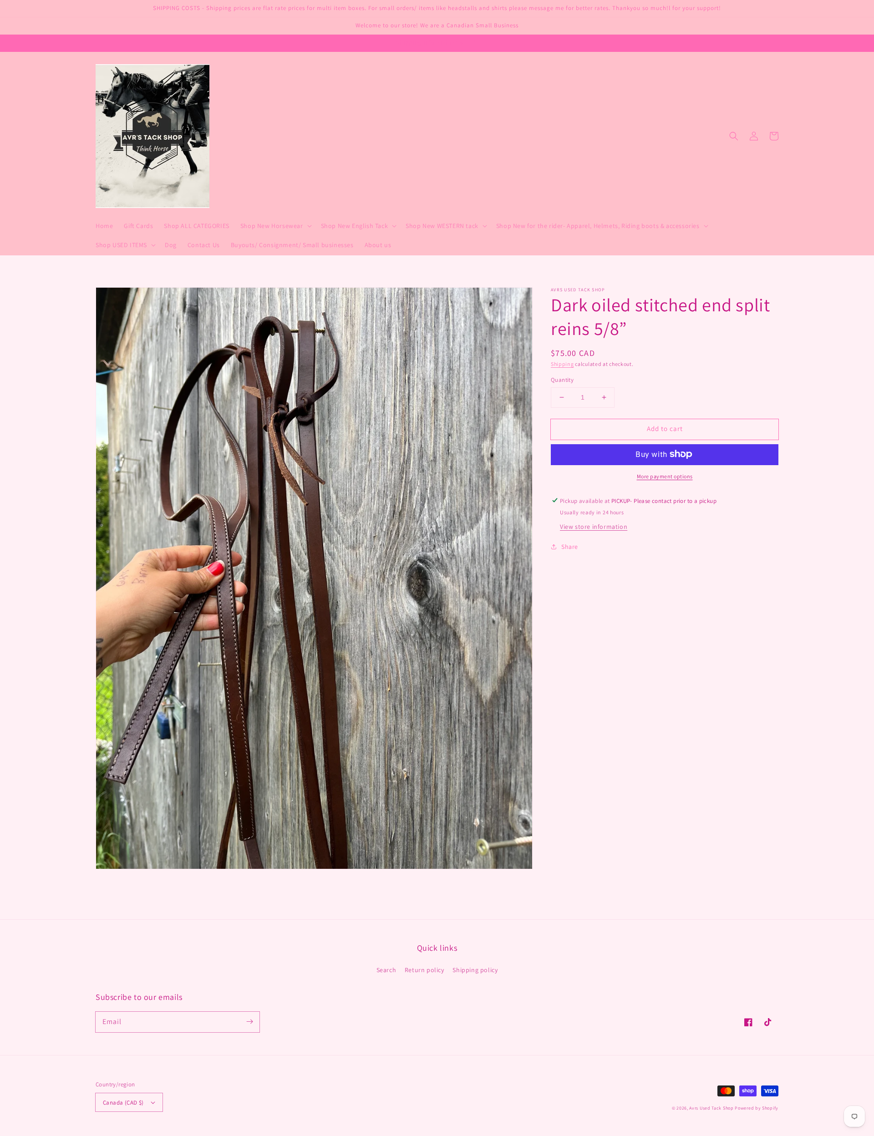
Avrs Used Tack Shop (711, 1108)
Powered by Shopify (756, 1108)
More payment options (665, 475)
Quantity (562, 380)
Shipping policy (475, 970)
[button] (734, 136)
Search (386, 970)
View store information (593, 526)
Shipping (562, 363)
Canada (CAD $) (123, 1102)
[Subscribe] (249, 1022)
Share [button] (569, 546)
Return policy (424, 970)
